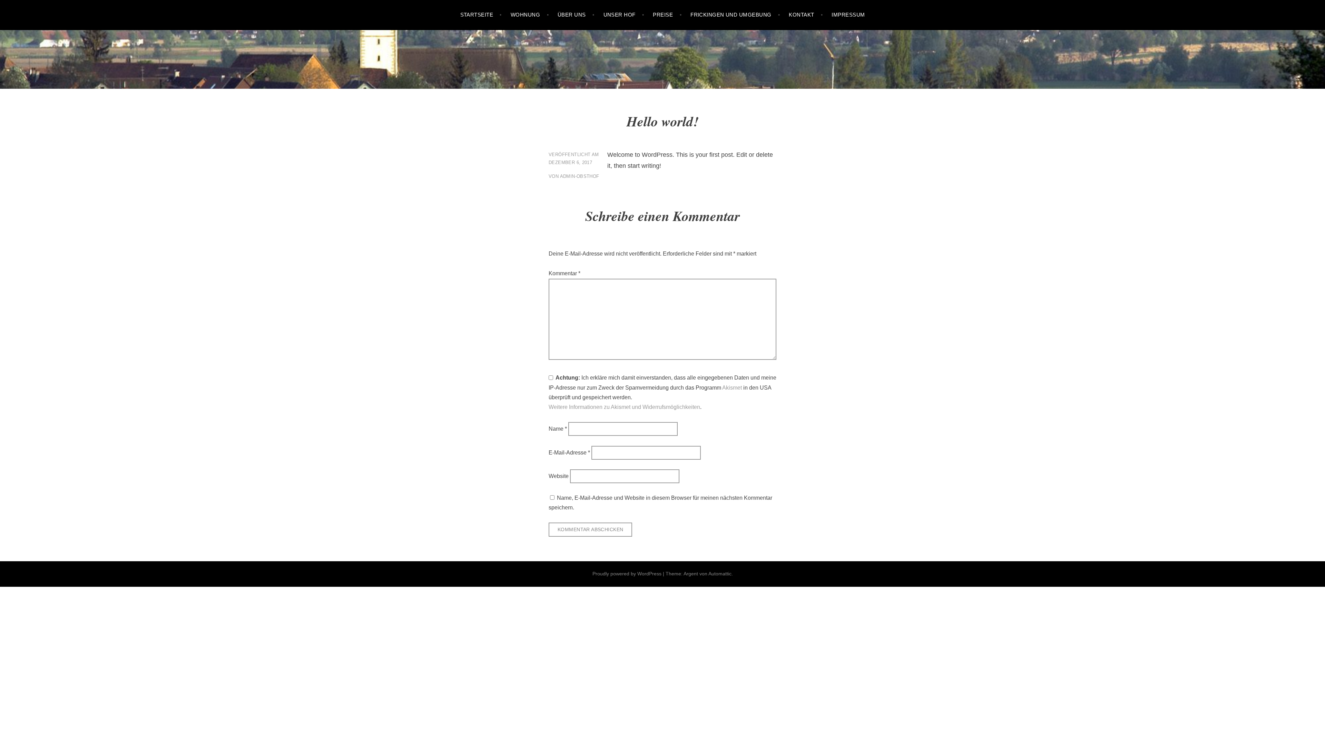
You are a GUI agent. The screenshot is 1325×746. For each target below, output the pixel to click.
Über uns (572, 15)
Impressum (848, 15)
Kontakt (801, 15)
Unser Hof (619, 15)
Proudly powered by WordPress (626, 573)
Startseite (476, 15)
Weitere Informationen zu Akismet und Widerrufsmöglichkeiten (624, 407)
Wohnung (525, 15)
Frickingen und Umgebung (730, 15)
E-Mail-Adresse (569, 453)
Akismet (732, 388)
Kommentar (564, 273)
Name (558, 429)
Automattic (720, 573)
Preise (663, 15)
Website (559, 476)
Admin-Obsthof (579, 176)
